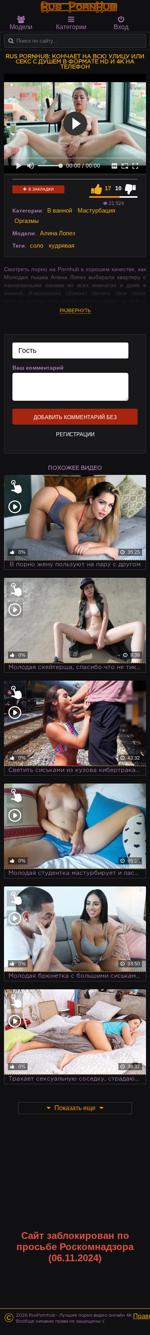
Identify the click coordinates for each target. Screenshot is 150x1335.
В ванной (59, 210)
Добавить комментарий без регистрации (75, 419)
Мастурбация (96, 210)
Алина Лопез (57, 233)
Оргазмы (26, 220)
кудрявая (61, 245)
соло (36, 245)
